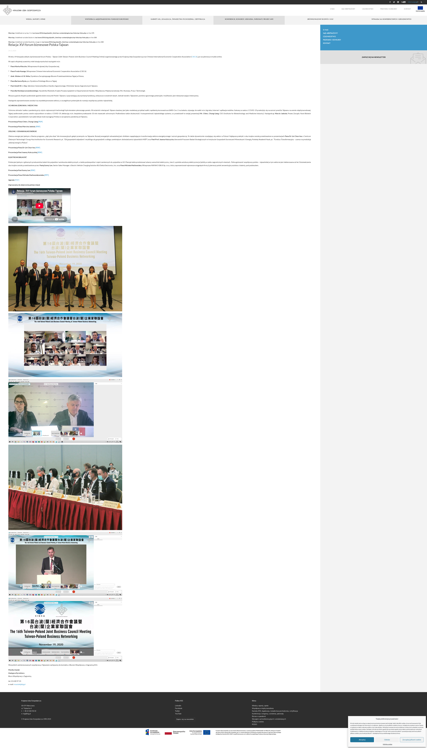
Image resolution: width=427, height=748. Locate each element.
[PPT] (46, 175)
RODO (254, 724)
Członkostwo (367, 9)
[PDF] (40, 121)
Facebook (178, 708)
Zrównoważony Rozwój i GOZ (320, 19)
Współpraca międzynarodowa (263, 708)
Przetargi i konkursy (388, 9)
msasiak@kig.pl (19, 684)
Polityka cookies (387, 744)
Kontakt (407, 9)
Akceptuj (362, 740)
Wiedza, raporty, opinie (260, 706)
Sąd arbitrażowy (348, 9)
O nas (332, 9)
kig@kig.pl (27, 714)
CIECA (194, 57)
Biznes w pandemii (259, 716)
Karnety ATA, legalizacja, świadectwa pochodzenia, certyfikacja (178, 19)
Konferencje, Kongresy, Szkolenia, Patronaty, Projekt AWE (249, 19)
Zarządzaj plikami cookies (411, 740)
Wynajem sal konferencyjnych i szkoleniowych (391, 19)
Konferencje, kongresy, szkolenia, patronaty (268, 714)
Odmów (387, 740)
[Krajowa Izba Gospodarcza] (21, 10)
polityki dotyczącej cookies (358, 729)
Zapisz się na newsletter (374, 57)
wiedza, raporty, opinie (35, 19)
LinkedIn (178, 706)
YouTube (178, 714)
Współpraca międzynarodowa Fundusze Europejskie (107, 19)
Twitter (177, 711)
